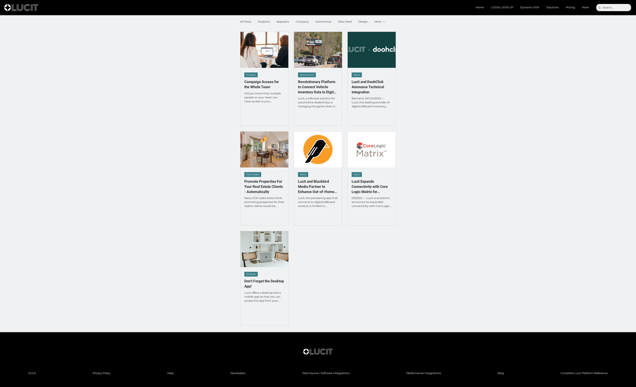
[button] (531, 7)
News (357, 74)
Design (363, 21)
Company (302, 21)
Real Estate (252, 174)
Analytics (264, 21)
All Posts (245, 21)
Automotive (323, 21)
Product (251, 74)
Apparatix (282, 21)
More (377, 21)
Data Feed (345, 21)
